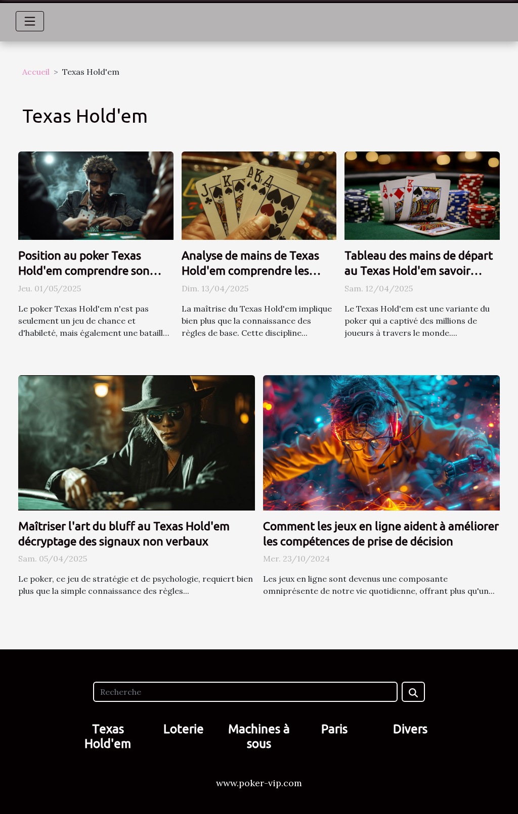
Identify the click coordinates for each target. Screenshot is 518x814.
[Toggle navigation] (30, 21)
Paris (334, 729)
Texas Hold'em (107, 736)
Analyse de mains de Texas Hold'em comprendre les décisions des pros (250, 270)
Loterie (183, 729)
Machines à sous (259, 736)
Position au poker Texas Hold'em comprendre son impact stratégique (84, 270)
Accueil (36, 72)
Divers (410, 729)
